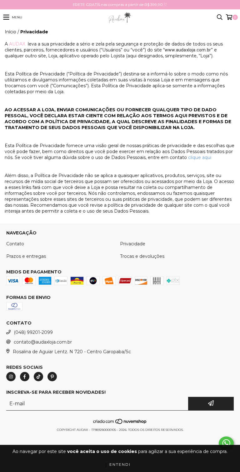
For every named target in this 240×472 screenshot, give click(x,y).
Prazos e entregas (26, 256)
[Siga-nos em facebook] (24, 376)
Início (10, 32)
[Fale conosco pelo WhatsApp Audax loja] (226, 443)
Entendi (120, 464)
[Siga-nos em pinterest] (52, 376)
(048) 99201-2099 (33, 332)
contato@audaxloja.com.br (43, 342)
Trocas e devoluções (142, 256)
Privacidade (132, 244)
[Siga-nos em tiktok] (38, 376)
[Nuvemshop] (120, 423)
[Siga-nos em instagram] (11, 376)
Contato (15, 244)
